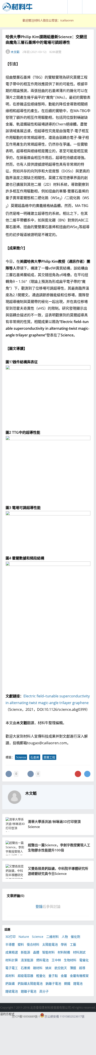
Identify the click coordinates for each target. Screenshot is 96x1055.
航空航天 (60, 968)
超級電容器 (25, 976)
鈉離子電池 (53, 983)
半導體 (10, 944)
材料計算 (11, 960)
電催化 (84, 960)
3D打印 (10, 936)
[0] (9, 774)
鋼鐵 (67, 983)
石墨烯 (34, 757)
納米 (48, 968)
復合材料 (33, 944)
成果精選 (11, 952)
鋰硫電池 (11, 991)
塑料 (21, 944)
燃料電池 (42, 960)
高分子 (44, 991)
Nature (24, 936)
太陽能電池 (50, 944)
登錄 (39, 906)
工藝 (73, 944)
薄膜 (73, 968)
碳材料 (37, 968)
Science (21, 757)
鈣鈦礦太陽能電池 (30, 983)
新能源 (25, 952)
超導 (82, 968)
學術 (64, 944)
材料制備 (64, 952)
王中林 (56, 960)
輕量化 (41, 976)
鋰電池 (78, 983)
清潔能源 (27, 960)
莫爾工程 (49, 757)
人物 (65, 936)
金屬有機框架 (79, 976)
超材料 (10, 976)
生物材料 (70, 960)
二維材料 (52, 936)
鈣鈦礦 (10, 983)
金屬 (64, 976)
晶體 (36, 952)
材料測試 (79, 952)
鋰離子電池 (28, 991)
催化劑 (75, 936)
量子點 (53, 976)
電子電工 (11, 968)
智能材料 (48, 952)
